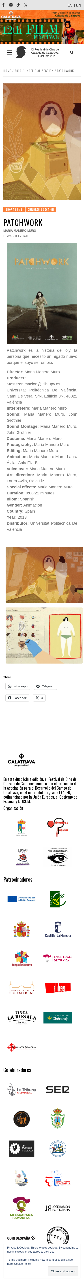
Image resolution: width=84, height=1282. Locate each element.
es (70, 5)
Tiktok (21, 5)
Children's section (41, 209)
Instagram (14, 5)
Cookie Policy (22, 1263)
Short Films (14, 209)
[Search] (71, 52)
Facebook (6, 5)
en (78, 5)
